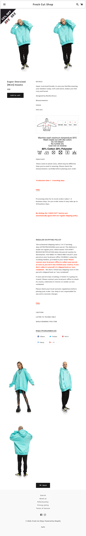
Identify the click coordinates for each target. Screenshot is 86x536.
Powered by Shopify (53, 521)
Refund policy (43, 502)
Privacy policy (43, 505)
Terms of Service (43, 508)
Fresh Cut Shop (43, 4)
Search (43, 495)
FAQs (38, 190)
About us (43, 499)
